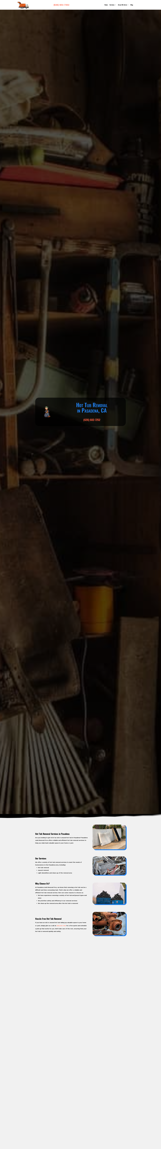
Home (106, 5)
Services (112, 5)
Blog (131, 5)
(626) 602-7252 (61, 5)
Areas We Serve (122, 5)
